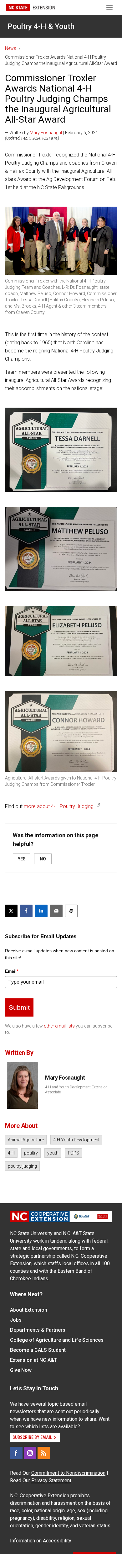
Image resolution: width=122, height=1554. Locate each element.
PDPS (73, 1152)
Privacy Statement (51, 1480)
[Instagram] (30, 1453)
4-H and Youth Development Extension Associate (76, 1089)
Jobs (16, 1320)
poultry (31, 1152)
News (10, 48)
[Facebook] (16, 1453)
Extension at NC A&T (33, 1360)
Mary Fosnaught (46, 132)
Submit (19, 1007)
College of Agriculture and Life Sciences (57, 1340)
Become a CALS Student (38, 1350)
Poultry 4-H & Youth (41, 26)
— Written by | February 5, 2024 (51, 132)
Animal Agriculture (26, 1139)
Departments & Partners (37, 1330)
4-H (11, 1152)
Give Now (21, 1370)
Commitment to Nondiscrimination (68, 1473)
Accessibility (57, 1541)
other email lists (59, 1025)
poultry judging (22, 1166)
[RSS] (44, 1453)
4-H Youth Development (76, 1139)
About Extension (28, 1310)
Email (11, 971)
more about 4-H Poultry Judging (59, 806)
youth (52, 1152)
